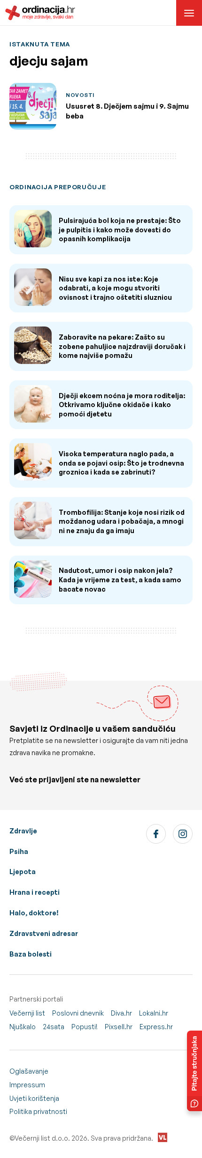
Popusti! (84, 1027)
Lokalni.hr (153, 1013)
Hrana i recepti (34, 892)
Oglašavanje (28, 1071)
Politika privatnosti (38, 1111)
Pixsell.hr (118, 1027)
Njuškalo (22, 1027)
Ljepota (22, 872)
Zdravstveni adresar (43, 933)
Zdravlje (23, 831)
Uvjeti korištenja (34, 1098)
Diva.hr (121, 1013)
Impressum (27, 1085)
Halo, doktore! (34, 913)
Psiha (18, 851)
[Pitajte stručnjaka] (194, 1071)
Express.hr (156, 1027)
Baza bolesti (30, 954)
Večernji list (27, 1013)
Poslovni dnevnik (78, 1013)
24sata (53, 1027)
